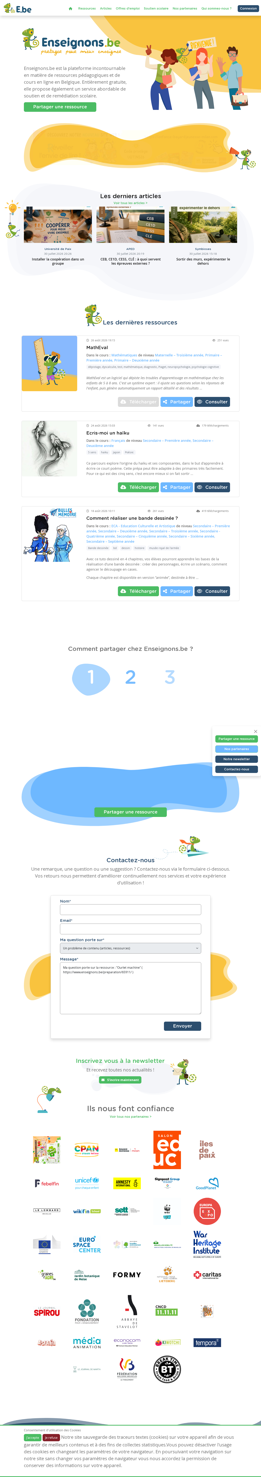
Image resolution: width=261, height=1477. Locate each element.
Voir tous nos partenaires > (131, 1116)
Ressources (87, 8)
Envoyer (182, 1026)
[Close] (255, 731)
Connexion (248, 8)
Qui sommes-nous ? (216, 8)
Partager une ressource (60, 107)
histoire (139, 548)
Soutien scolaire (156, 8)
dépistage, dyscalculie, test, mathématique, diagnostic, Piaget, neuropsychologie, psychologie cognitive (153, 367)
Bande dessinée (98, 548)
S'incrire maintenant (122, 1080)
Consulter (216, 402)
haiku (104, 452)
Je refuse (51, 1438)
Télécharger (142, 402)
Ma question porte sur (82, 940)
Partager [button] (179, 402)
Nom (65, 901)
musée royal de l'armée (164, 548)
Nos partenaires (185, 8)
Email (66, 921)
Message (69, 959)
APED (130, 249)
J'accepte (32, 1438)
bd (115, 548)
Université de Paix (58, 249)
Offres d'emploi (128, 8)
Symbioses (203, 249)
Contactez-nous (236, 769)
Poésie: (129, 452)
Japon (116, 452)
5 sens (92, 452)
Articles (106, 8)
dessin (126, 548)
